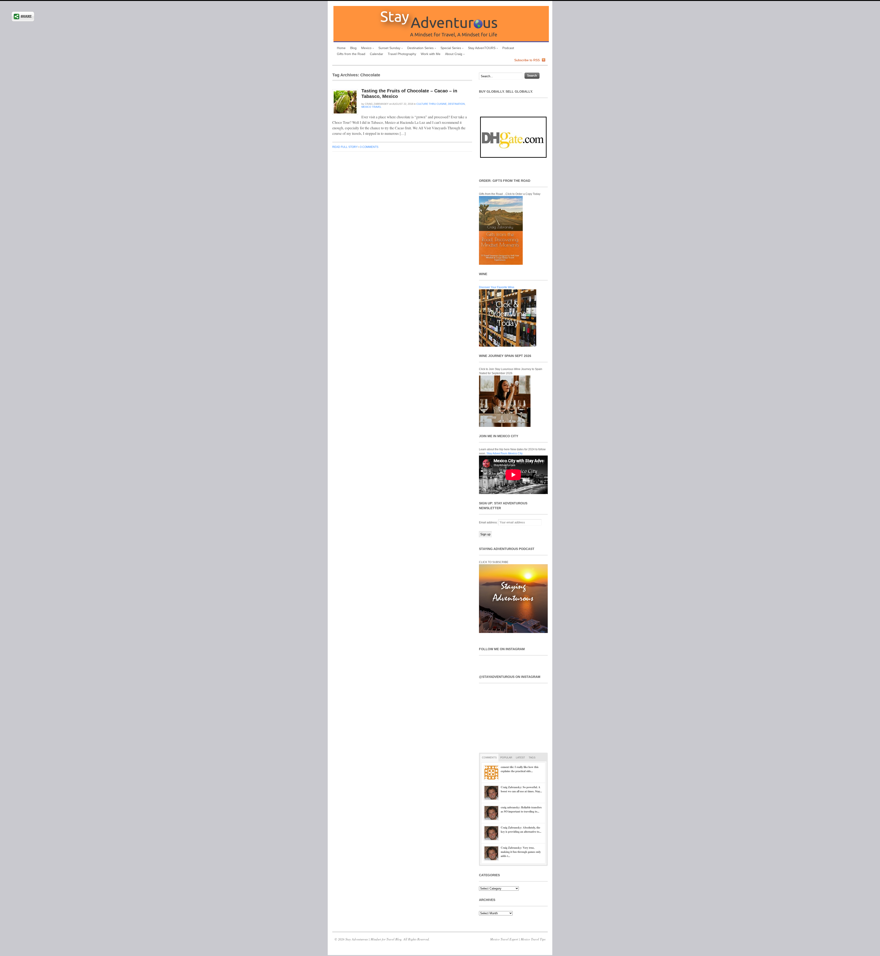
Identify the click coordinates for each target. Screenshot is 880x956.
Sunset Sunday (388, 48)
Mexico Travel (371, 106)
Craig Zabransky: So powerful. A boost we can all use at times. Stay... (521, 789)
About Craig (452, 54)
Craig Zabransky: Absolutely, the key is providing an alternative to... (521, 830)
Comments (489, 757)
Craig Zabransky (376, 103)
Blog (353, 48)
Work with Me (430, 54)
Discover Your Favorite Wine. (497, 287)
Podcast (508, 48)
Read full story (345, 147)
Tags (532, 757)
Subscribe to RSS (527, 60)
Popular (506, 757)
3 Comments (369, 147)
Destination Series (419, 48)
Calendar (376, 54)
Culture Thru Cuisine (431, 103)
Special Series (449, 48)
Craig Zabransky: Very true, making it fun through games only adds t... (521, 852)
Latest (520, 757)
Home (341, 48)
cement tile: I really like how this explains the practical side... (520, 769)
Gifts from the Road (351, 54)
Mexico (365, 48)
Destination (456, 103)
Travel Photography (402, 54)
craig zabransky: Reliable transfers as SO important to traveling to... (521, 809)
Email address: (488, 522)
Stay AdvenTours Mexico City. (505, 453)
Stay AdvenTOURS (480, 48)
